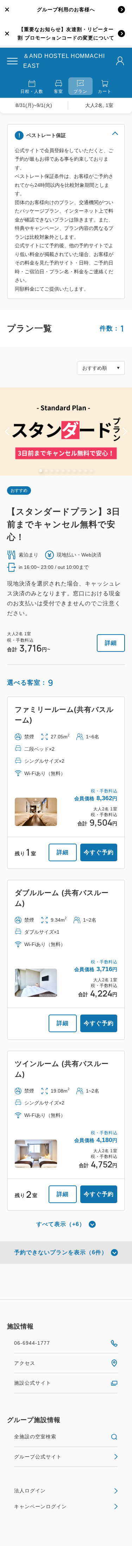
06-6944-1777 (32, 1343)
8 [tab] (80, 470)
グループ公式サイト (38, 1456)
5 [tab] (63, 470)
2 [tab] (46, 470)
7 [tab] (74, 470)
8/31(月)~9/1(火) (33, 105)
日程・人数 (31, 91)
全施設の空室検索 (35, 1436)
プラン (80, 91)
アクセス (24, 1363)
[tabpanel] (66, 431)
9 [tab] (85, 470)
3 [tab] (52, 470)
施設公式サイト (32, 1383)
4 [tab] (57, 470)
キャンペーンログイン (40, 1506)
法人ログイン (30, 1490)
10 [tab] (91, 470)
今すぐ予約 (99, 852)
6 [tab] (69, 470)
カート (105, 91)
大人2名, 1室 (99, 105)
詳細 (111, 643)
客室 (58, 91)
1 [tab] (40, 470)
